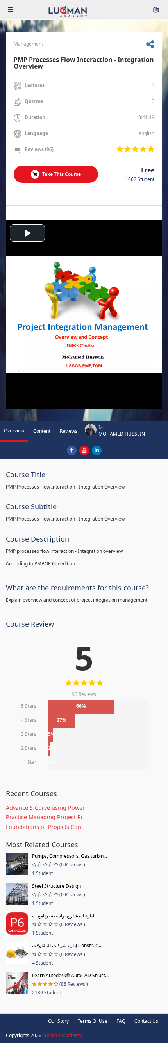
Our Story (58, 1021)
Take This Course (61, 174)
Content (41, 431)
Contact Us (146, 1021)
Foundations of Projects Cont (44, 827)
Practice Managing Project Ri (44, 817)
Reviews (68, 431)
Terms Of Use (92, 1021)
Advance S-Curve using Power (45, 807)
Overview (14, 430)
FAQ (120, 1021)
